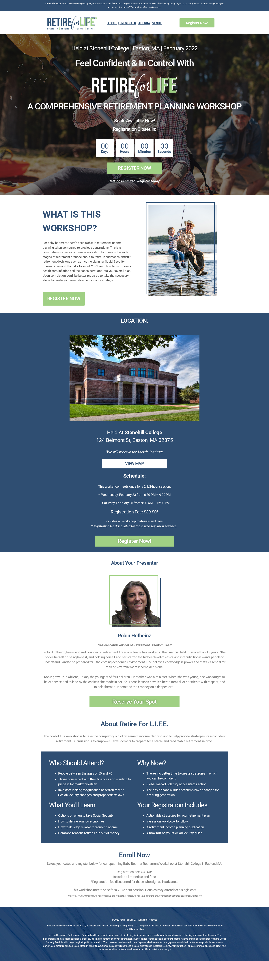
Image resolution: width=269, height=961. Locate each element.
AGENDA (144, 23)
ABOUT (112, 23)
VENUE (157, 23)
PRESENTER (127, 23)
